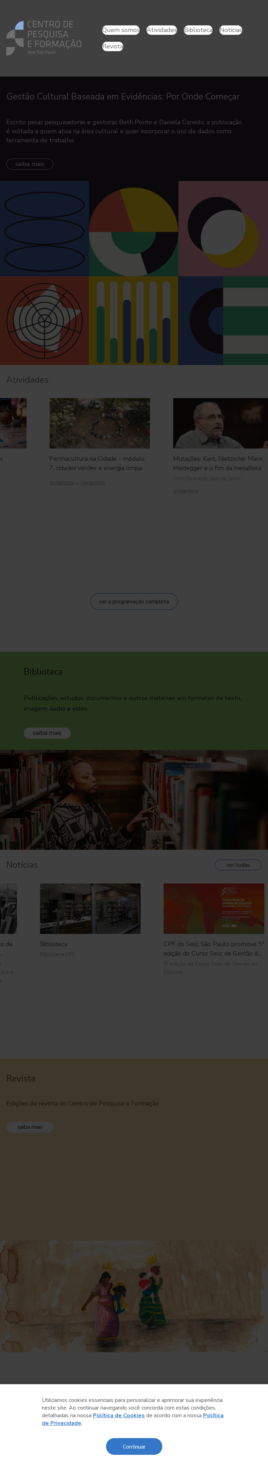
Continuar (134, 1446)
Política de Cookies (119, 1415)
